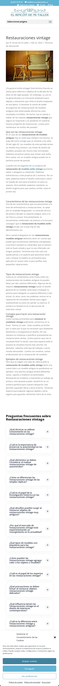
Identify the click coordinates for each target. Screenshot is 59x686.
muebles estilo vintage (32, 169)
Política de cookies (16, 682)
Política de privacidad (32, 682)
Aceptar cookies (29, 661)
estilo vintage (20, 141)
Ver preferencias (29, 676)
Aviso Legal (46, 682)
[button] (55, 637)
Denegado (29, 668)
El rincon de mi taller (19, 42)
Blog (51, 5)
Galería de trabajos (27, 5)
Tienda (42, 5)
